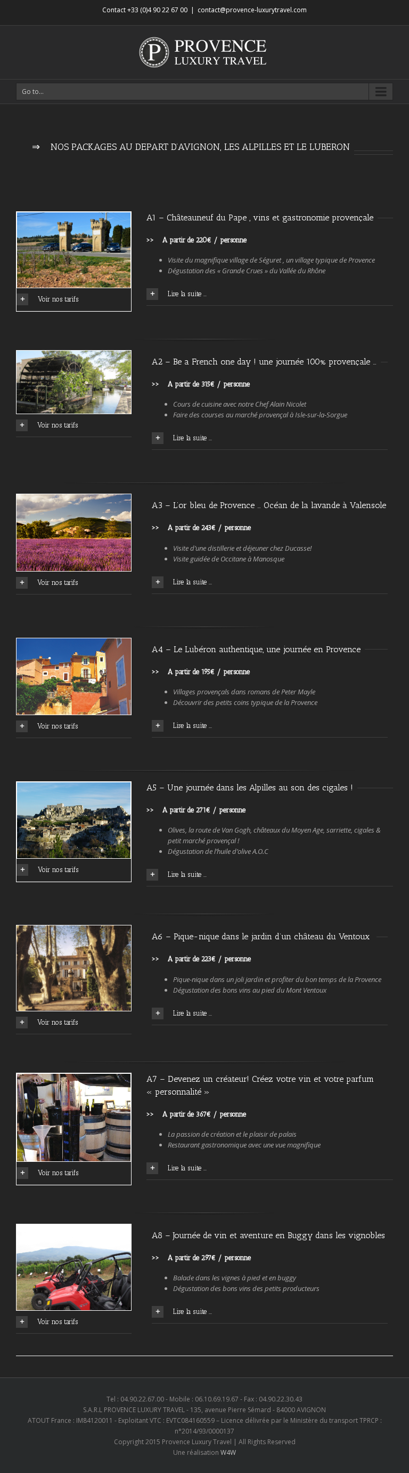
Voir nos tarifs (58, 299)
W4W (228, 1452)
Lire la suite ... (187, 294)
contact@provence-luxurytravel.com (252, 9)
